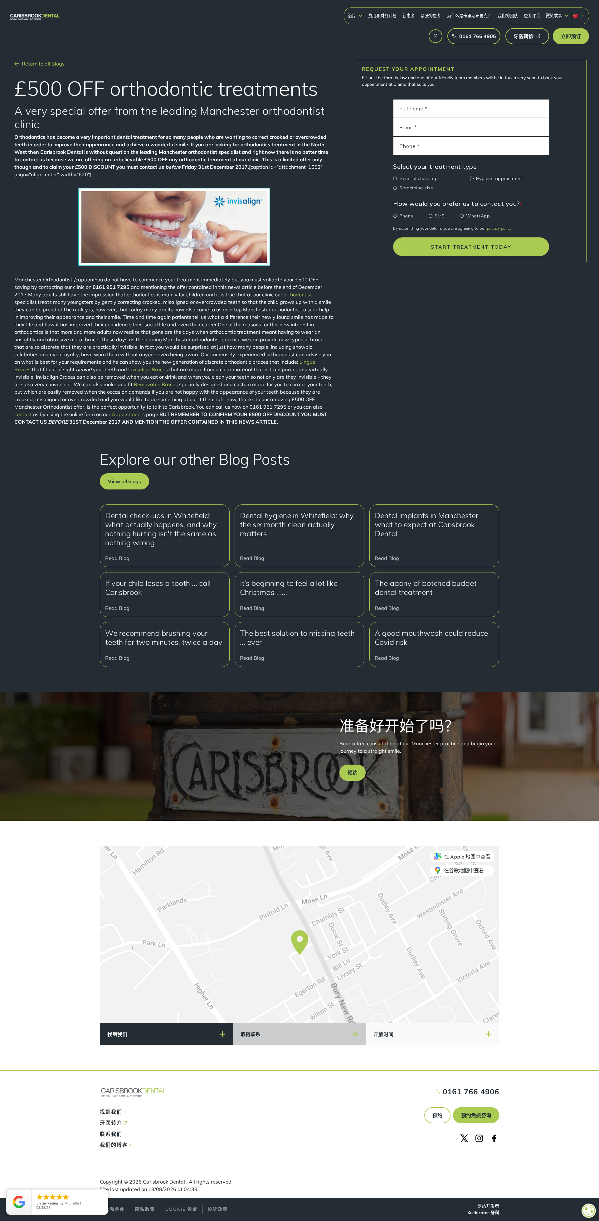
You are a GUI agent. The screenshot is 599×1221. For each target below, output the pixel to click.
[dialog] (589, 1211)
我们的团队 (508, 15)
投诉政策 (218, 1209)
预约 (437, 1115)
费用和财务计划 (382, 15)
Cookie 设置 (181, 1209)
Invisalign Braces (148, 369)
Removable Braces (156, 384)
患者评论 (532, 15)
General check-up (418, 178)
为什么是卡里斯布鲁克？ (469, 15)
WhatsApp (478, 216)
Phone (406, 216)
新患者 (408, 15)
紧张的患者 (431, 15)
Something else (416, 188)
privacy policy (499, 228)
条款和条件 (112, 1209)
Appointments (129, 414)
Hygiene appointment (499, 178)
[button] (355, 16)
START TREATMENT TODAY (471, 247)
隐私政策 (145, 1209)
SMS (440, 216)
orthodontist (298, 294)
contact (23, 414)
